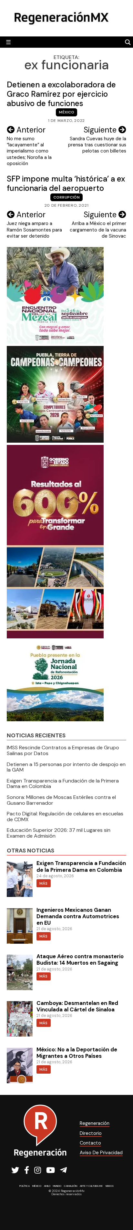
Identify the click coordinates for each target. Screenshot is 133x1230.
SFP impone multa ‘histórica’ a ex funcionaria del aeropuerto (66, 183)
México (66, 112)
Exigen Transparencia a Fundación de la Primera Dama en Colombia (63, 783)
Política (24, 1185)
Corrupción (66, 197)
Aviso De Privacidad (101, 1153)
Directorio (91, 1133)
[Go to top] (121, 1208)
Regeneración (94, 1123)
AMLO (47, 1185)
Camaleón (70, 1185)
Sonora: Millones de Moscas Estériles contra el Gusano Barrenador (61, 800)
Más (43, 883)
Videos (109, 1185)
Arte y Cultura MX (91, 1185)
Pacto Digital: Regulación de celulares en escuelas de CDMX (65, 816)
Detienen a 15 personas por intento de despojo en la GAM (66, 767)
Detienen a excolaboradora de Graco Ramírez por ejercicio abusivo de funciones (61, 94)
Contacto (90, 1143)
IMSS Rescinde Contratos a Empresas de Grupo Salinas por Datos (63, 750)
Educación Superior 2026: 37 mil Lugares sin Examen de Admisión (58, 833)
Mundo (57, 1185)
